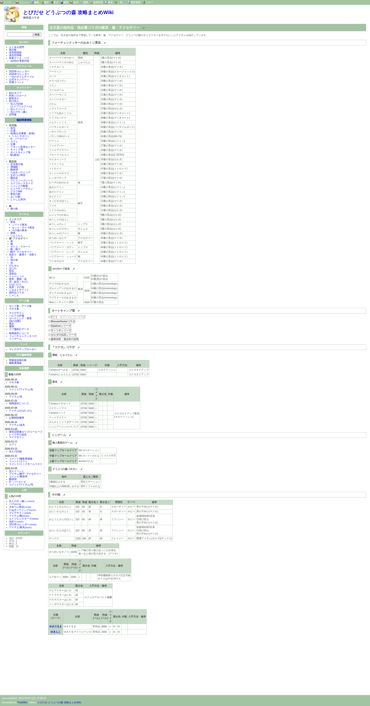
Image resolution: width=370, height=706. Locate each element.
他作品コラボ (16, 292)
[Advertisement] (80, 664)
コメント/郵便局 (18, 476)
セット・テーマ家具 (23, 227)
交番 (12, 144)
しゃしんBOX (18, 199)
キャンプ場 (16, 149)
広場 (12, 130)
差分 (56, 2)
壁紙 (12, 233)
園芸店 (14, 177)
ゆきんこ (56, 631)
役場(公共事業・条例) (22, 133)
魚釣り (16, 521)
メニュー (24, 2)
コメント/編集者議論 (20, 458)
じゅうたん (16, 235)
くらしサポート (20, 136)
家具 (12, 222)
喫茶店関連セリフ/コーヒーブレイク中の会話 (25, 433)
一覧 (120, 2)
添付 (75, 2)
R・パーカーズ (18, 138)
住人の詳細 (15, 451)
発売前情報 (15, 52)
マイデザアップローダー (23, 349)
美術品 (13, 273)
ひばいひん (15, 284)
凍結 (46, 2)
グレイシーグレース (21, 180)
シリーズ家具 (19, 224)
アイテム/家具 (20, 527)
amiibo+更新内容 (19, 60)
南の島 (14, 208)
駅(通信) (14, 155)
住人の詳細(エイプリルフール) (21, 105)
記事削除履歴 (16, 417)
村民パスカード (18, 95)
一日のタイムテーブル (21, 76)
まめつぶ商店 (17, 175)
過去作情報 (15, 55)
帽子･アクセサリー (21, 251)
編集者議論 (15, 362)
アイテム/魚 (15, 396)
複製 (85, 2)
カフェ (14, 141)
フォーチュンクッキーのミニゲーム (23, 337)
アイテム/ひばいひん (20, 410)
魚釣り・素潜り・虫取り (23, 254)
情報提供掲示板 (18, 360)
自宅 (12, 128)
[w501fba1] (77, 468)
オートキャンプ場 (20, 152)
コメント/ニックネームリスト (25, 464)
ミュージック (16, 276)
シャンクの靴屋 (19, 186)
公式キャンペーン (19, 79)
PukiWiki (22, 702)
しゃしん (14, 295)
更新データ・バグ (19, 58)
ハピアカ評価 (16, 315)
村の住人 (14, 101)
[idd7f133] (60, 494)
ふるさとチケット (19, 289)
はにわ (13, 268)
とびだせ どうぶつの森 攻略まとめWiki (68, 12)
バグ (15, 504)
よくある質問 (16, 47)
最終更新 (136, 2)
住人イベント (17, 109)
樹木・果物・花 (18, 279)
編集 (36, 2)
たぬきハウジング (20, 172)
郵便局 (14, 169)
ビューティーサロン (21, 188)
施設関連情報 (24, 119)
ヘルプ (149, 2)
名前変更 (98, 2)
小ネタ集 (14, 308)
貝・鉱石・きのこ (19, 281)
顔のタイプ (15, 93)
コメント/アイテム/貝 (21, 484)
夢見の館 (15, 194)
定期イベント (16, 82)
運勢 (11, 326)
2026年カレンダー (19, 74)
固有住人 (14, 98)
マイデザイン (16, 312)
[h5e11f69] (57, 381)
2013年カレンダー (22, 524)
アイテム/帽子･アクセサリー (25, 473)
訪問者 (13, 114)
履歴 (65, 2)
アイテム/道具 (17, 424)
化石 (11, 270)
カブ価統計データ (19, 329)
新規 (110, 2)
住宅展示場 (16, 164)
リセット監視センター (22, 146)
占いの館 (15, 196)
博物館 (14, 166)
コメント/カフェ (18, 461)
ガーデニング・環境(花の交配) (20, 319)
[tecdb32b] (72, 442)
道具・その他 (16, 287)
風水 (11, 323)
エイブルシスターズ (21, 183)
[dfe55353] (66, 434)
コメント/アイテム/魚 (21, 389)
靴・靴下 (15, 249)
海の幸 (14, 260)
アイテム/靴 (19, 515)
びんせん (14, 265)
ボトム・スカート (20, 246)
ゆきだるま (55, 626)
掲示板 (13, 49)
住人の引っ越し (19, 111)
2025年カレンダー (19, 71)
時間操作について (19, 333)
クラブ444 (16, 191)
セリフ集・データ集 (20, 306)
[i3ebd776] (72, 354)
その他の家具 (19, 230)
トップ (7, 2)
